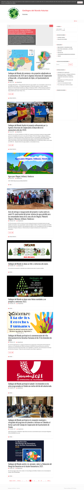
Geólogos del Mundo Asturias (35, 10)
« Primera (19, 480)
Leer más (10, 94)
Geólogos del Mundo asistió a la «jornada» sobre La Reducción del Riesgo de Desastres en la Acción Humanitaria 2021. (30, 465)
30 (41, 480)
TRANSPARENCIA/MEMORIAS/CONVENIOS (66, 54)
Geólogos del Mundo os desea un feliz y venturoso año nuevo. (28, 263)
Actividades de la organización (63, 72)
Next (52, 26)
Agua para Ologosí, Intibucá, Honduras (21, 176)
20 (38, 480)
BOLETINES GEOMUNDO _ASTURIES (65, 48)
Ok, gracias (80, 2)
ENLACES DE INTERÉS (62, 39)
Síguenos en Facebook (61, 90)
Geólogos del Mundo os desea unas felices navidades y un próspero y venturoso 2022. (27, 300)
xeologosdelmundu (19, 82)
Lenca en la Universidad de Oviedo (64, 82)
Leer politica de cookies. (10, 3)
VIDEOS (10, 184)
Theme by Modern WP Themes (70, 488)
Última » (49, 480)
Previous (50, 26)
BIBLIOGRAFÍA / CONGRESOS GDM (65, 47)
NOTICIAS (10, 98)
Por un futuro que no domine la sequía (65, 84)
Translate (63, 30)
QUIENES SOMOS (61, 37)
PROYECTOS (14, 98)
